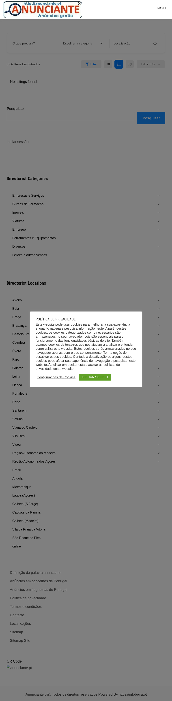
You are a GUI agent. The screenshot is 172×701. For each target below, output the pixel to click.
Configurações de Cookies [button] (56, 377)
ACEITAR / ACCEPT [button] (95, 377)
